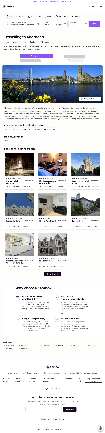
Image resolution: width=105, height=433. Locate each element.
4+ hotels (27, 129)
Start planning (37, 56)
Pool (38, 129)
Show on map (12, 141)
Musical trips (23, 348)
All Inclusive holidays (42, 345)
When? (46, 23)
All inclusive (51, 129)
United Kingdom (19, 42)
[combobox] (21, 25)
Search (95, 23)
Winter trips (22, 345)
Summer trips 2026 (8, 345)
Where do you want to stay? (17, 22)
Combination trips (58, 345)
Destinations (70, 379)
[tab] (9, 17)
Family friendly (13, 129)
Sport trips (73, 345)
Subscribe (70, 409)
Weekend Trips (7, 348)
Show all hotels (52, 274)
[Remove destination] (38, 24)
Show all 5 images (91, 99)
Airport (66, 60)
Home (6, 42)
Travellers (73, 23)
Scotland (33, 42)
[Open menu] (101, 6)
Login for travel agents (93, 380)
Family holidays (91, 345)
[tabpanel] (52, 24)
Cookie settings (54, 388)
